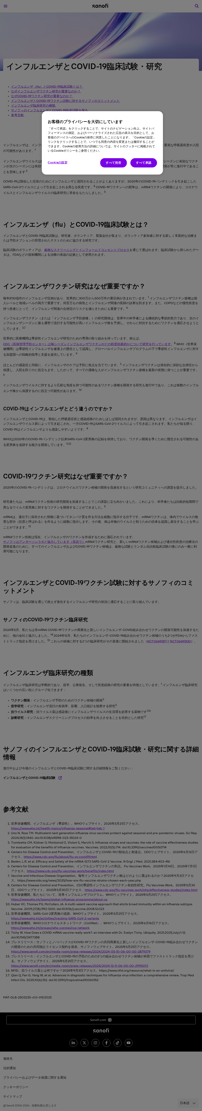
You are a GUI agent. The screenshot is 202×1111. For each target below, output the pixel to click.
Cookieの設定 (58, 162)
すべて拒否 (113, 162)
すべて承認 (144, 162)
